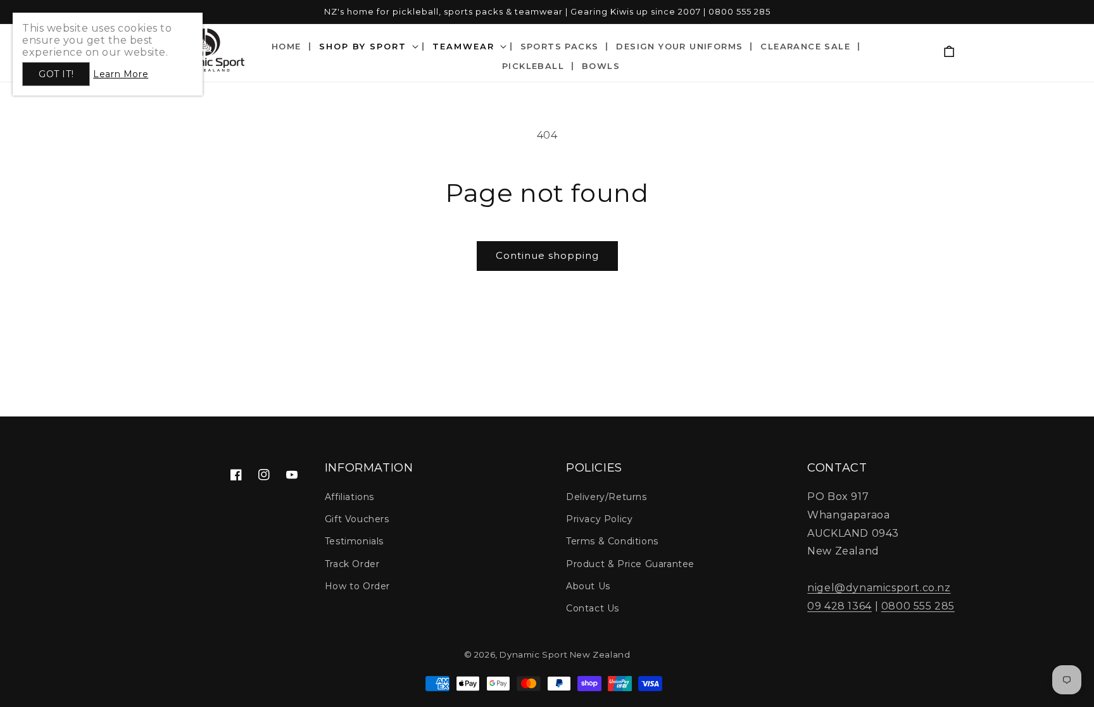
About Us (588, 586)
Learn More (120, 74)
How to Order (357, 586)
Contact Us (592, 608)
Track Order (352, 564)
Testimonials (354, 541)
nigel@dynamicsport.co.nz (878, 588)
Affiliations (349, 497)
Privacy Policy (599, 519)
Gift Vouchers (357, 519)
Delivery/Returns (606, 497)
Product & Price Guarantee (630, 564)
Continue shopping (547, 255)
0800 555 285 (918, 606)
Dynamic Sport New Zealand (565, 654)
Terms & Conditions (612, 541)
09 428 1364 (839, 606)
